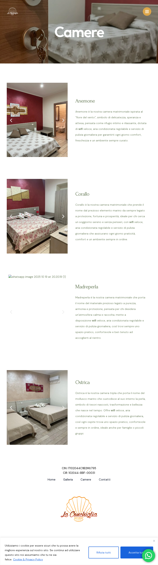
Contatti (104, 480)
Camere (86, 480)
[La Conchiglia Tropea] (12, 11)
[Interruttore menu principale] (147, 11)
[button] (11, 120)
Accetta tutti (137, 552)
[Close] (154, 540)
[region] (79, 551)
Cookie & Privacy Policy (28, 559)
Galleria (68, 480)
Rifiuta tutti (104, 552)
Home (51, 480)
